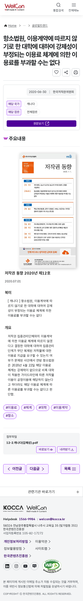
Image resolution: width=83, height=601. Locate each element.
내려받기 (65, 449)
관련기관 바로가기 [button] (41, 492)
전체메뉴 (73, 10)
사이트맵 (41, 549)
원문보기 (38, 123)
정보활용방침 (13, 549)
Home (12, 25)
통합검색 (58, 10)
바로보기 (44, 449)
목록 (67, 468)
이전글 (17, 468)
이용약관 (41, 542)
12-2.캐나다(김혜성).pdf (22, 443)
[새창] (52, 561)
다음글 (34, 468)
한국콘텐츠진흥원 (16, 556)
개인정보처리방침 (16, 542)
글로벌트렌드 (40, 25)
